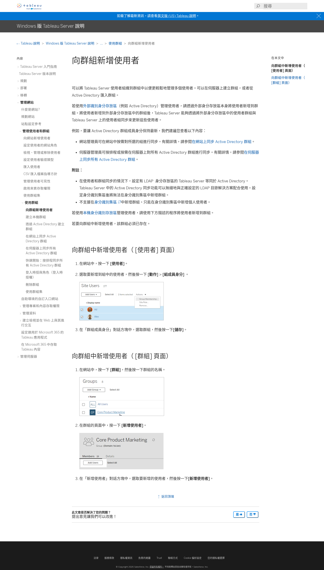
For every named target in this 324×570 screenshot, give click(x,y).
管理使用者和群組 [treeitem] (36, 131)
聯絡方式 (173, 558)
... (102, 43)
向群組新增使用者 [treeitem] (39, 210)
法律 (96, 558)
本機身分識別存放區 (100, 213)
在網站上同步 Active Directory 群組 (221, 142)
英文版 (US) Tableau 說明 (177, 16)
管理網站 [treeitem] (27, 102)
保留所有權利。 (157, 567)
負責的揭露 (144, 558)
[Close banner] (319, 16)
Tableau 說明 (30, 43)
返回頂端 (167, 496)
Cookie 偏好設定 (193, 558)
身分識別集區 (107, 202)
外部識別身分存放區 (100, 106)
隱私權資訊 (126, 558)
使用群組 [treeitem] (31, 202)
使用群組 (116, 43)
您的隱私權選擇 (216, 558)
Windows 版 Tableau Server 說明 (70, 43)
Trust (159, 558)
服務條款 (109, 558)
